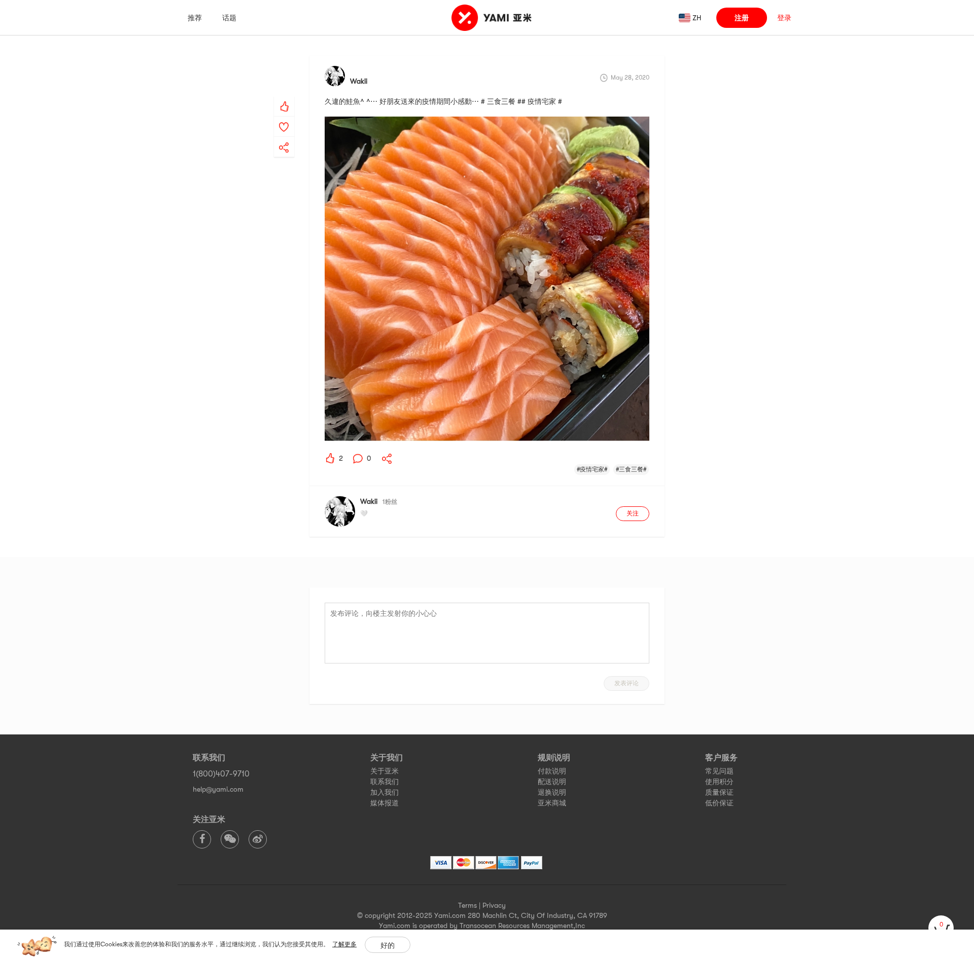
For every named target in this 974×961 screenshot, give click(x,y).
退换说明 (552, 792)
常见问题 (719, 771)
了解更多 (344, 944)
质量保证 (719, 792)
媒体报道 (384, 803)
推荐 (195, 18)
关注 (633, 513)
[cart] (941, 928)
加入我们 (384, 792)
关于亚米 (384, 771)
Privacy (494, 905)
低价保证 (719, 803)
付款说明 (552, 771)
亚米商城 (552, 803)
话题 (229, 18)
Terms (467, 905)
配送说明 (552, 782)
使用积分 (719, 782)
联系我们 (384, 782)
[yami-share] (284, 137)
